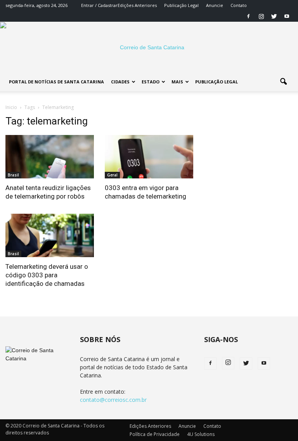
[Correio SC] (149, 47)
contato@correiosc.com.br (113, 399)
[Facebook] (248, 16)
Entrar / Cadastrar (99, 5)
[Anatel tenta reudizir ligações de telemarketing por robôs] (49, 156)
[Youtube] (287, 16)
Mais (177, 82)
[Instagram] (261, 16)
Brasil (13, 175)
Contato (238, 5)
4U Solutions (201, 434)
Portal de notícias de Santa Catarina (56, 82)
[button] (283, 82)
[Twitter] (274, 16)
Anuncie (214, 5)
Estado (150, 82)
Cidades (120, 82)
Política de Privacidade (155, 434)
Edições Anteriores (137, 5)
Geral (112, 175)
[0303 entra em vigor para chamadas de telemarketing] (149, 156)
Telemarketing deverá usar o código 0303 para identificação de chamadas (46, 275)
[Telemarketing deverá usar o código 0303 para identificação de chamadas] (49, 235)
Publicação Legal (181, 5)
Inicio (11, 107)
